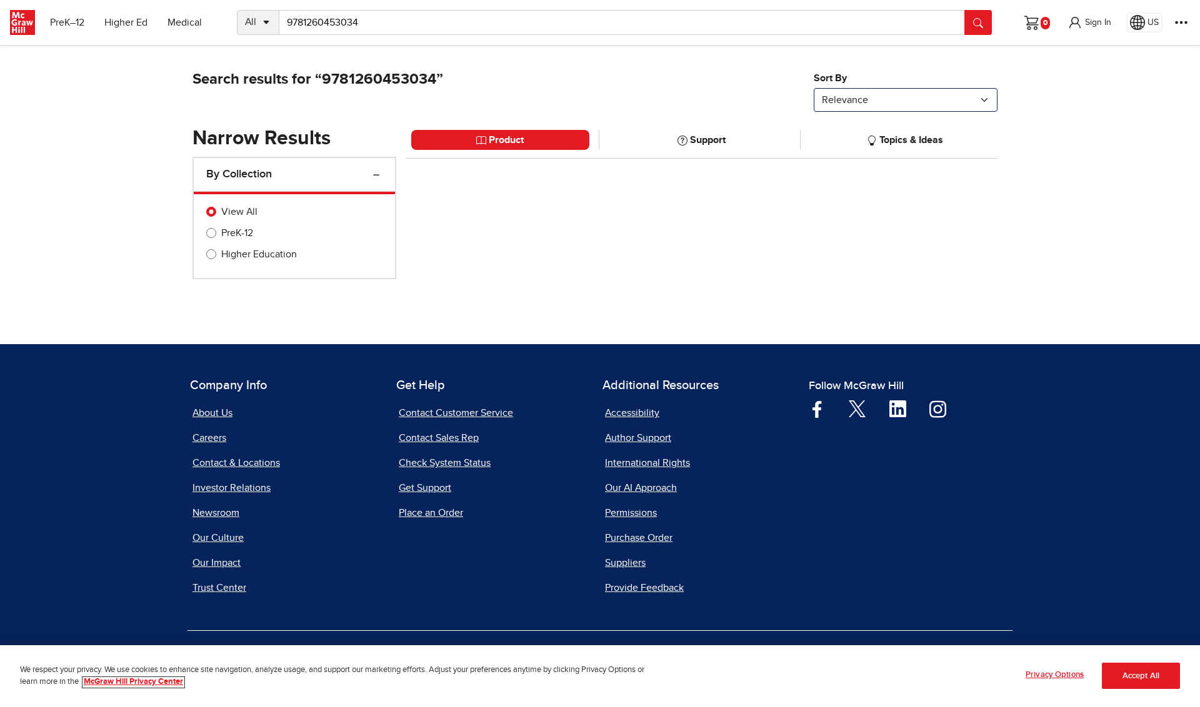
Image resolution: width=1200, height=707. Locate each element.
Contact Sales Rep (439, 438)
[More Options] (1181, 22)
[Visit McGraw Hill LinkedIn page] (897, 408)
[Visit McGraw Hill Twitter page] (857, 408)
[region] (600, 676)
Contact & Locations (236, 463)
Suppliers (625, 563)
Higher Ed (126, 22)
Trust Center (219, 588)
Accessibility (632, 413)
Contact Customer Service (456, 413)
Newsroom (215, 513)
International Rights (647, 463)
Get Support (425, 488)
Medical (185, 22)
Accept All (1140, 676)
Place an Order (431, 513)
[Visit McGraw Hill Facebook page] (817, 408)
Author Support (638, 438)
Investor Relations (231, 488)
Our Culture (218, 538)
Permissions (631, 513)
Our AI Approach (641, 488)
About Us (212, 413)
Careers (209, 438)
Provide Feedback (644, 588)
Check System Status (445, 463)
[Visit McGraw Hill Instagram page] (937, 408)
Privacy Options (1055, 675)
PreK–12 (67, 22)
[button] (1089, 22)
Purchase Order (638, 538)
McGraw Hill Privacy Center (133, 682)
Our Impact (216, 563)
